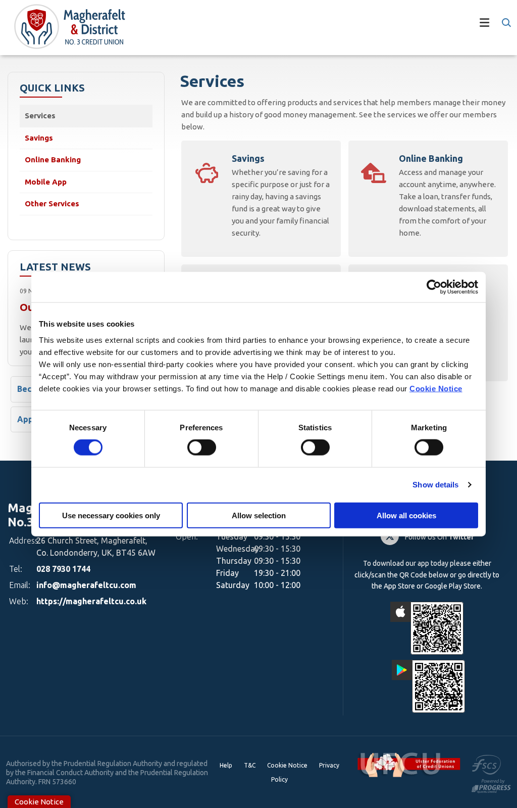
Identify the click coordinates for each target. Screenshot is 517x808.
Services (40, 115)
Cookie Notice (435, 388)
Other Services (52, 203)
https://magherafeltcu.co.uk (91, 601)
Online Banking (53, 159)
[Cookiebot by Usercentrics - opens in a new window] (434, 287)
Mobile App (46, 181)
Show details (435, 484)
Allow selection (259, 515)
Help (226, 765)
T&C (249, 765)
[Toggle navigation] (314, 28)
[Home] (61, 27)
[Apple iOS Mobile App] (426, 628)
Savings (39, 137)
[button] (505, 23)
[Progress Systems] (491, 785)
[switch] (201, 447)
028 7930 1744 (63, 568)
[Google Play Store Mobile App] (428, 686)
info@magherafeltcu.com (86, 585)
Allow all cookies (406, 515)
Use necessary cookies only (111, 515)
